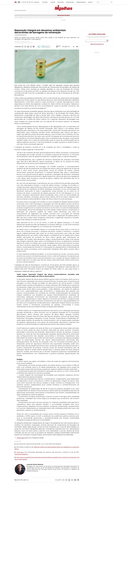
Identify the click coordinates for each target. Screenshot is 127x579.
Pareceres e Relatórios (21, 454)
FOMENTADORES (70, 2)
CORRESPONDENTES (81, 2)
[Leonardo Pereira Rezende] (20, 474)
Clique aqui (21, 438)
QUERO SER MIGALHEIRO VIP (97, 44)
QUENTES (53, 2)
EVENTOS (90, 2)
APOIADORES (60, 2)
